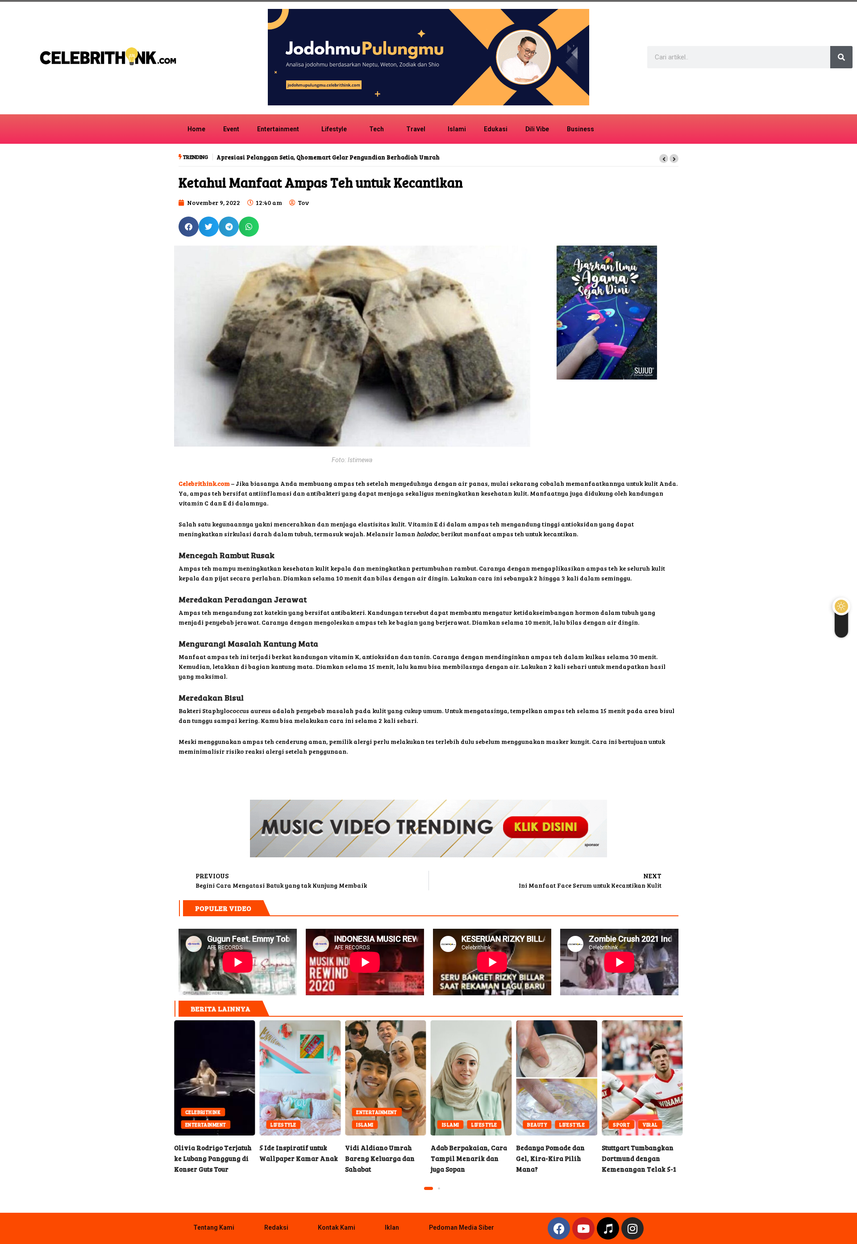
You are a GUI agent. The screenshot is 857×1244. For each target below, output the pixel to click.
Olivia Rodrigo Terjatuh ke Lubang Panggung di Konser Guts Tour (214, 1077)
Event (231, 129)
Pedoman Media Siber (461, 1227)
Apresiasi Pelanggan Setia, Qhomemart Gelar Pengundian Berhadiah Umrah (328, 157)
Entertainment (278, 129)
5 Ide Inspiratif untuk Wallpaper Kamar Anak (300, 1077)
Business (580, 129)
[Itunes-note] (608, 1228)
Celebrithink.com (204, 483)
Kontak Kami (336, 1227)
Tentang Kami (213, 1227)
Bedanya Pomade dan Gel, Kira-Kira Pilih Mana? (556, 1077)
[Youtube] (583, 1228)
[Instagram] (632, 1228)
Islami (457, 129)
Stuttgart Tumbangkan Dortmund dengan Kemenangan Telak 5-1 (642, 1077)
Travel (415, 129)
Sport (621, 1124)
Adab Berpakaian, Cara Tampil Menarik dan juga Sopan (471, 1077)
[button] (663, 158)
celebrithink (202, 1112)
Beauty (537, 1124)
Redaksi (276, 1227)
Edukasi (496, 129)
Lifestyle (334, 129)
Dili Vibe (537, 129)
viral (649, 1124)
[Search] (841, 57)
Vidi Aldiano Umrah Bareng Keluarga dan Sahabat (385, 1077)
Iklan (392, 1227)
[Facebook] (559, 1228)
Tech (376, 129)
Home (196, 129)
